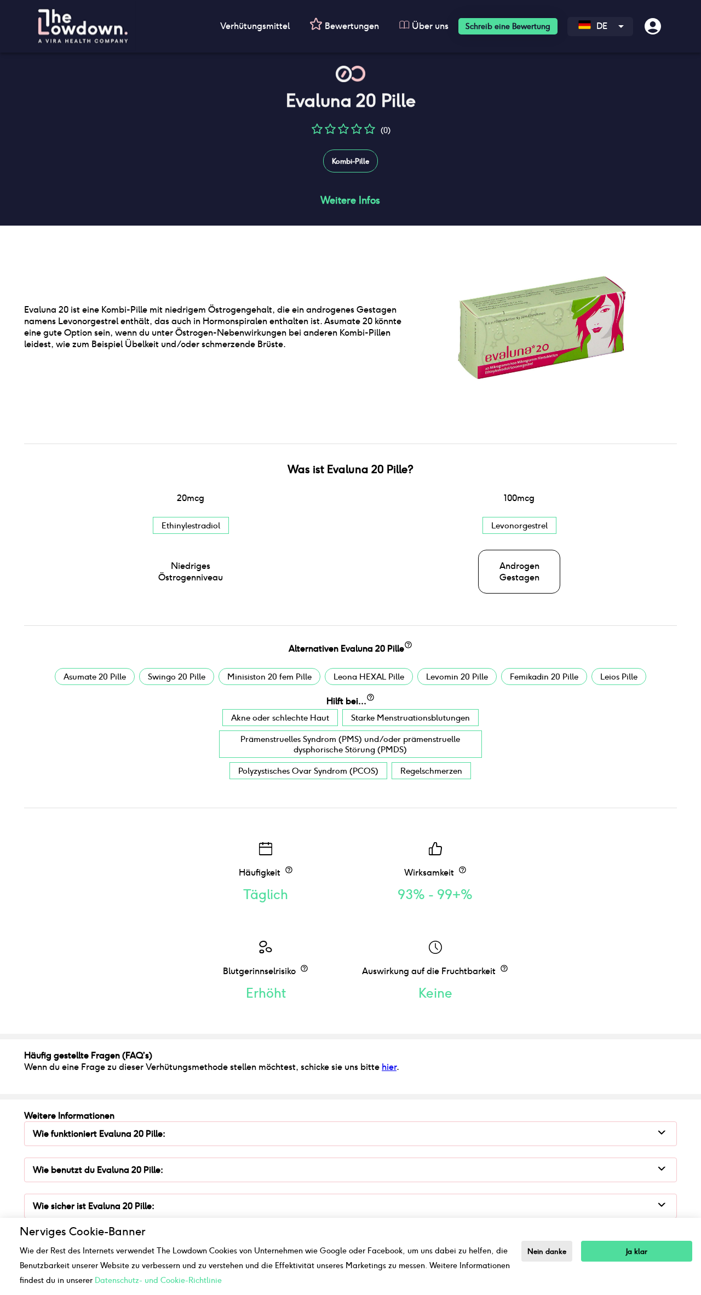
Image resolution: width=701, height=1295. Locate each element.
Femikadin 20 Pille (544, 676)
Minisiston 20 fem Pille (269, 676)
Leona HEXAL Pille (369, 676)
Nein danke (546, 1251)
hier (389, 1067)
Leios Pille (618, 676)
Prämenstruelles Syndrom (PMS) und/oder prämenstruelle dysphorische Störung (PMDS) (350, 744)
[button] (317, 133)
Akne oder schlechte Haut (280, 717)
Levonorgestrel (519, 525)
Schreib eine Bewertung (508, 26)
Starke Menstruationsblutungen (410, 717)
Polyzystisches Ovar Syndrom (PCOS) (308, 771)
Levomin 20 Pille (457, 676)
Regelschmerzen (431, 771)
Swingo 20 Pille (176, 676)
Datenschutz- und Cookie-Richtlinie (158, 1280)
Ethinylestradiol (191, 525)
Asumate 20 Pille (95, 676)
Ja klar (636, 1251)
